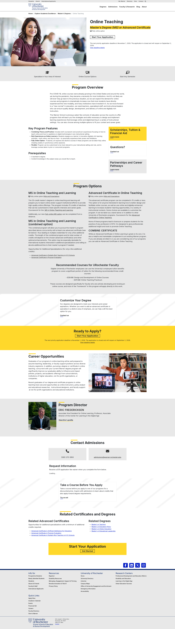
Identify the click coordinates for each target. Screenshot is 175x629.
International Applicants (48, 1)
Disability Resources (55, 578)
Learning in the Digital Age (124, 581)
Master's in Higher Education (101, 529)
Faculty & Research (127, 7)
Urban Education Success (124, 583)
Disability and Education (123, 578)
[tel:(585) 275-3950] (67, 451)
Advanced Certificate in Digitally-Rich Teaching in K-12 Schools (53, 255)
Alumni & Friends (33, 583)
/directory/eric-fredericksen (42, 416)
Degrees (103, 7)
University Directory (87, 578)
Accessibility (85, 591)
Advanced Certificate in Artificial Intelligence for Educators (51, 531)
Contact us (114, 152)
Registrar (52, 576)
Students (31, 1)
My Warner (121, 1)
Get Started (87, 551)
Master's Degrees (64, 13)
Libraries (83, 581)
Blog (138, 7)
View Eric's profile (66, 420)
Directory (129, 1)
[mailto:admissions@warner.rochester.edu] (107, 451)
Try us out (64, 498)
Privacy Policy (53, 586)
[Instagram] (143, 565)
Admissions (112, 7)
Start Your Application (102, 37)
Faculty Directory (33, 611)
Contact (141, 1)
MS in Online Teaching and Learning (58, 210)
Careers (30, 608)
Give (135, 1)
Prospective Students (35, 576)
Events (30, 603)
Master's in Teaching (99, 524)
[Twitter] (137, 565)
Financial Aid (32, 606)
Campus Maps (85, 583)
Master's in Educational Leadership (103, 531)
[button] (146, 1)
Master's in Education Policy (101, 527)
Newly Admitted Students (36, 578)
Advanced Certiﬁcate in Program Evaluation (46, 533)
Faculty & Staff (32, 586)
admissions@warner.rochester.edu (107, 457)
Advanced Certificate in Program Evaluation (46, 257)
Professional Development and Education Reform (131, 576)
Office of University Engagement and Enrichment (96, 586)
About (144, 7)
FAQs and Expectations (51, 196)
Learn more (114, 137)
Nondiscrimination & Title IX (58, 583)
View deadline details (97, 48)
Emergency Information (88, 588)
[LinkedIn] (131, 565)
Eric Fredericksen (71, 410)
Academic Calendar (34, 601)
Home (30, 13)
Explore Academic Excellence (45, 13)
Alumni (38, 1)
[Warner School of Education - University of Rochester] (38, 6)
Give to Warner (33, 613)
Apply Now (31, 598)
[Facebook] (125, 565)
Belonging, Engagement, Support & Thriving (62, 581)
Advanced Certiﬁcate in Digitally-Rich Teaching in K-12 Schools (52, 535)
